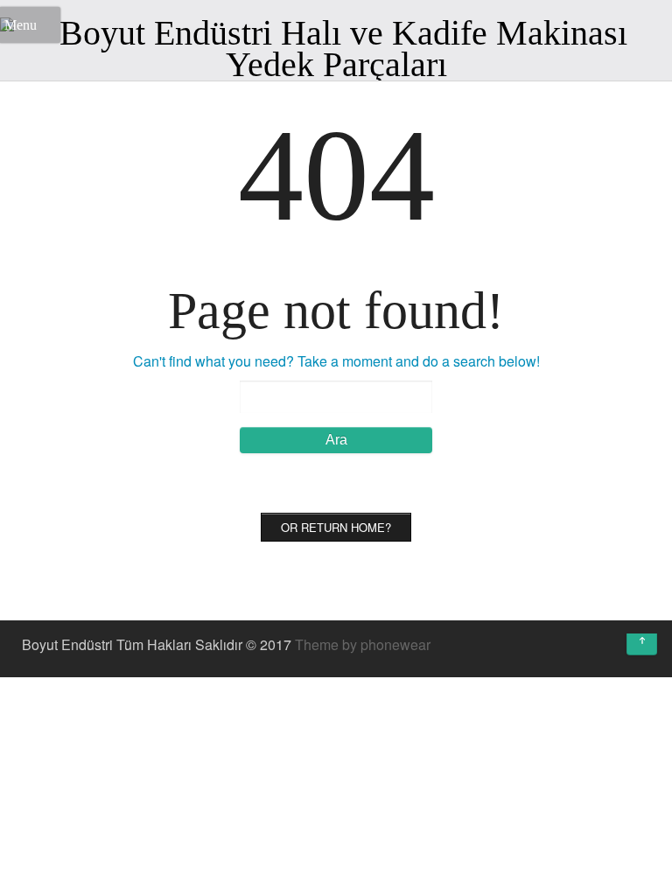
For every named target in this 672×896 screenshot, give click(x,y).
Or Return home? (336, 527)
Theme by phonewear (362, 644)
